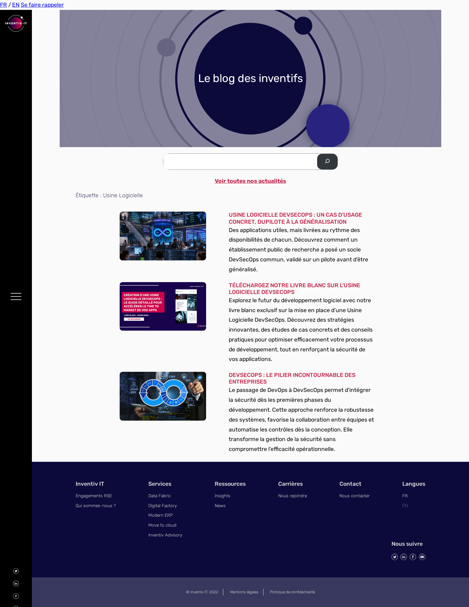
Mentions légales (244, 592)
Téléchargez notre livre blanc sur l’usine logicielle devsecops (294, 288)
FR (3, 5)
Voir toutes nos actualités (250, 181)
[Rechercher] (327, 161)
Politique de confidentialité (292, 592)
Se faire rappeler (42, 5)
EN (15, 5)
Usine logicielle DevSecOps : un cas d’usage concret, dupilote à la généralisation (295, 218)
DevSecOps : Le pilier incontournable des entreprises (292, 378)
